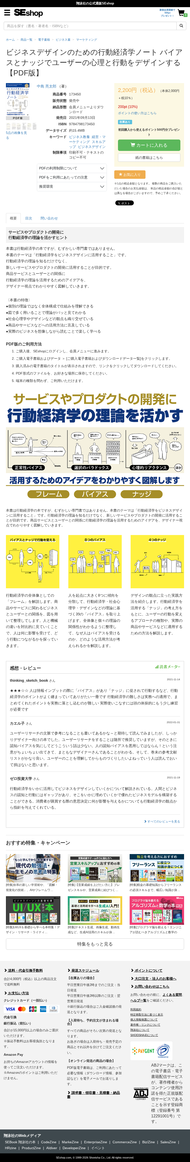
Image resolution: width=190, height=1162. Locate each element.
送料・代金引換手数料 (25, 970)
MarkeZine (70, 1142)
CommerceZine (125, 1142)
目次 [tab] (28, 218)
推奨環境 (46, 186)
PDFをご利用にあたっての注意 (63, 177)
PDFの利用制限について (58, 168)
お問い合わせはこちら (151, 986)
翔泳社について (139, 1029)
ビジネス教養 (79, 137)
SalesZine (168, 1142)
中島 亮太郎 (47, 86)
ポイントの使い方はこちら (137, 113)
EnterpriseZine (95, 1142)
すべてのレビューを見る (163, 821)
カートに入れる (151, 145)
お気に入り (131, 175)
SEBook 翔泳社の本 (20, 1142)
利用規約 (135, 1009)
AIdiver (51, 1148)
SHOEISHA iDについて (144, 1035)
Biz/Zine (148, 1142)
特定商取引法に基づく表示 (146, 1014)
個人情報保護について (144, 1019)
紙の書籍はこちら (149, 158)
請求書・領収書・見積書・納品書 (93, 1094)
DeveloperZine (74, 1148)
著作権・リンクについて (145, 1024)
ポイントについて (148, 970)
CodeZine (48, 1142)
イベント (98, 1148)
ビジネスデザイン (92, 147)
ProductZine (31, 1148)
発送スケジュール (85, 970)
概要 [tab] (13, 218)
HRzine (10, 1148)
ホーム (10, 39)
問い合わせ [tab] (49, 218)
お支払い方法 (18, 993)
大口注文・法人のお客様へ (155, 979)
